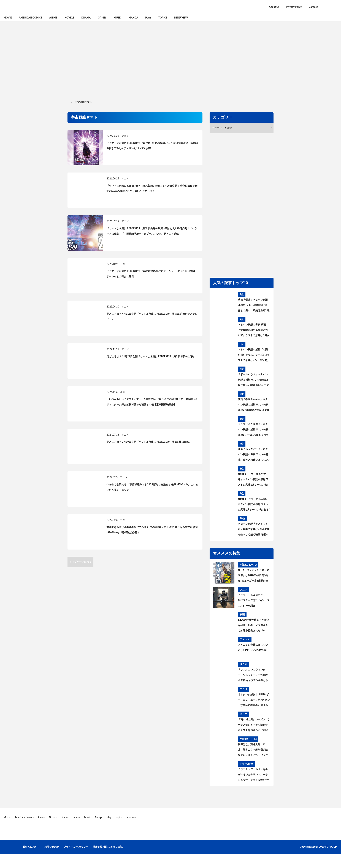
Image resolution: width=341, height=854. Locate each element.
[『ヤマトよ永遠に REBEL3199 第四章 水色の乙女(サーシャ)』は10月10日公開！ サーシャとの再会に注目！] (85, 275)
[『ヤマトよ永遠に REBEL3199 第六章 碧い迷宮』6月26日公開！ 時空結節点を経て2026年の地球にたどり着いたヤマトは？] (85, 190)
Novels (69, 18)
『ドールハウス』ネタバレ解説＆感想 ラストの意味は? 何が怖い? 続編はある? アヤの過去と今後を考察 (254, 380)
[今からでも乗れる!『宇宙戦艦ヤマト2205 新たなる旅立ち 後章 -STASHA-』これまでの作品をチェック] (85, 489)
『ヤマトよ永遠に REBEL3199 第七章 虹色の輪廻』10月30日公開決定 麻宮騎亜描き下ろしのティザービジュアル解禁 (152, 146)
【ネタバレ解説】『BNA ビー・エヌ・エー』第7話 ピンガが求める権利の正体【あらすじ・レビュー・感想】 (254, 700)
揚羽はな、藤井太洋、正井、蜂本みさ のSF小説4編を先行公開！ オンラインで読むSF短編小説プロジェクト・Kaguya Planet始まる (253, 750)
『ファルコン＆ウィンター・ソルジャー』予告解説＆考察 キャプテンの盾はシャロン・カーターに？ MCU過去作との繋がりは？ (253, 676)
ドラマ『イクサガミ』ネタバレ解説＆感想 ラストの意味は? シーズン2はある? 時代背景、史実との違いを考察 (253, 430)
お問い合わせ (51, 847)
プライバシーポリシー (76, 847)
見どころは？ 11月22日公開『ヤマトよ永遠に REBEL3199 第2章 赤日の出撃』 (151, 356)
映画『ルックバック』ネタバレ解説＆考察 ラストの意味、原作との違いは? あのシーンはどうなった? (254, 455)
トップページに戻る (80, 562)
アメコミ (245, 639)
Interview (181, 18)
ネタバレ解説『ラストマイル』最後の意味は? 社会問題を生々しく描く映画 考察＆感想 (254, 530)
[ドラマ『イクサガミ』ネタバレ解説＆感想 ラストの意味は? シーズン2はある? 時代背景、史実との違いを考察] (223, 427)
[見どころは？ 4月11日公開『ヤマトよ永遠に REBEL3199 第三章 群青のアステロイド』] (85, 318)
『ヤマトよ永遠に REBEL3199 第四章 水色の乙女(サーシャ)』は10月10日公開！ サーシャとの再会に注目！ (152, 274)
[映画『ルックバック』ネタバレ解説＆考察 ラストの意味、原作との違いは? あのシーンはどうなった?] (223, 452)
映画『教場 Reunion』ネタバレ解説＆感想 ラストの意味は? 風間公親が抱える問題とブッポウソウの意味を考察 (254, 405)
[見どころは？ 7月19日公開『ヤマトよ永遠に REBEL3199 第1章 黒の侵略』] (85, 446)
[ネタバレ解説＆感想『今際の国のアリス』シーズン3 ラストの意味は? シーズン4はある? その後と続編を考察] (223, 352)
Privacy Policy (294, 7)
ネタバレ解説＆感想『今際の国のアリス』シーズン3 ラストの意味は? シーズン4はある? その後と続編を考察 (254, 355)
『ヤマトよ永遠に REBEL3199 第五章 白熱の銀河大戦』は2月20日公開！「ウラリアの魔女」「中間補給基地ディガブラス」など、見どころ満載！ (152, 231)
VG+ (327, 847)
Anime (53, 18)
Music (117, 18)
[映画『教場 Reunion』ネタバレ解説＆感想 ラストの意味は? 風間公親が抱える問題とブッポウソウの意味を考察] (223, 402)
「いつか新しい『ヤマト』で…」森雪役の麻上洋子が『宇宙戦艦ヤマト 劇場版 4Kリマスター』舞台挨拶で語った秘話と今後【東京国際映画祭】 (152, 402)
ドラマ (243, 664)
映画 (122, 392)
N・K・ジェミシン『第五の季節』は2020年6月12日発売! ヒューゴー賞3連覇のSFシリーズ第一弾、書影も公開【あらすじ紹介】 (253, 576)
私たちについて (31, 847)
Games (102, 18)
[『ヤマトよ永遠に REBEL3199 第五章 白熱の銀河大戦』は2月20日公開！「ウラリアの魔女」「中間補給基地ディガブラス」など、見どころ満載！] (85, 233)
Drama (86, 18)
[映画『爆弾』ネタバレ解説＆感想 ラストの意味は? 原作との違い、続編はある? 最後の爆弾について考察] (223, 302)
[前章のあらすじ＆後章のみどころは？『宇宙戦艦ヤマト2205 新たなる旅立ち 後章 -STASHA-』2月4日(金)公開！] (85, 532)
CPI (335, 847)
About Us (274, 7)
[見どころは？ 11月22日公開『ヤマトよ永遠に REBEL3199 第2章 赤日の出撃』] (85, 361)
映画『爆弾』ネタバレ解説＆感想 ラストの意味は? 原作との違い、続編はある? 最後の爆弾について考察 (254, 306)
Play (148, 18)
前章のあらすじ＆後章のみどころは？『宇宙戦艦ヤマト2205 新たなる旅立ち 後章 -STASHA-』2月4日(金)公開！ (152, 530)
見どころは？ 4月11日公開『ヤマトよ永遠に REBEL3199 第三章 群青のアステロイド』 (152, 316)
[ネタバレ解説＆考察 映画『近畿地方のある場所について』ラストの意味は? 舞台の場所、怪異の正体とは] (223, 327)
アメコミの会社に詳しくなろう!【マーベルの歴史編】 (253, 647)
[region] (170, 60)
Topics (162, 18)
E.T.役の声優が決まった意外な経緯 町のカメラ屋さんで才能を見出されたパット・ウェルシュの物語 (253, 626)
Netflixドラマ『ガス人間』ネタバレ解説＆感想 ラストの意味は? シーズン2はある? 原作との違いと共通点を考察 (254, 505)
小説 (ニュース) (248, 565)
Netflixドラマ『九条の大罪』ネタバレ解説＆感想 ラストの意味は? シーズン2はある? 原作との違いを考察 (253, 480)
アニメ (125, 136)
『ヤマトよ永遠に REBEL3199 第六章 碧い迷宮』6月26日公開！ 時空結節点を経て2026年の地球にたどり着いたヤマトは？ (152, 188)
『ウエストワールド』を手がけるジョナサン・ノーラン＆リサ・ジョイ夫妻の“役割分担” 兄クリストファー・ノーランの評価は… (254, 775)
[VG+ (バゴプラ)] (41, 7)
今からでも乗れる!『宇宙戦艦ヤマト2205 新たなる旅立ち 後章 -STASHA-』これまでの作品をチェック (152, 487)
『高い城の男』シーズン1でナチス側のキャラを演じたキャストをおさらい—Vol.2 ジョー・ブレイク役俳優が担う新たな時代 (253, 725)
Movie (8, 18)
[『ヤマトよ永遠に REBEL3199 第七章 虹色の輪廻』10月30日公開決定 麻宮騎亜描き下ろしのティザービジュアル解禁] (85, 147)
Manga (133, 18)
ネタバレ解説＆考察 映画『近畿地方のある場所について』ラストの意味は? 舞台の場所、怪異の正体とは (254, 330)
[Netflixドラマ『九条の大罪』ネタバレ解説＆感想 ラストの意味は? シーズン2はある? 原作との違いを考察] (223, 476)
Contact (313, 7)
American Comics (30, 18)
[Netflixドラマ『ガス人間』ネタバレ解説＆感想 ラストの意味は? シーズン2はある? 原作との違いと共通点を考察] (223, 501)
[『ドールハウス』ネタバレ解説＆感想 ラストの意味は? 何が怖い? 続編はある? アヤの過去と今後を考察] (223, 377)
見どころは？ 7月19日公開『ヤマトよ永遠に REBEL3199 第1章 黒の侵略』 (149, 442)
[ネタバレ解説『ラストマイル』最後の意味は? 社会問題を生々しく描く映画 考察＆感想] (223, 526)
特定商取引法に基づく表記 (108, 847)
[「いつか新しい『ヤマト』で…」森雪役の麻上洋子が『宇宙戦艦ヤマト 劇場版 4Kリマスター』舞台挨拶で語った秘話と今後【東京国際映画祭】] (85, 403)
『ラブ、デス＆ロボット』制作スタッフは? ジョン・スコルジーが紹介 (254, 600)
